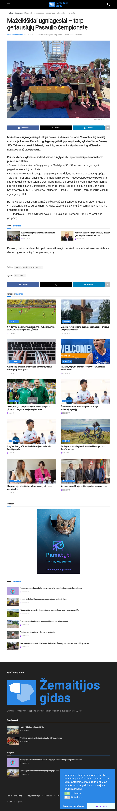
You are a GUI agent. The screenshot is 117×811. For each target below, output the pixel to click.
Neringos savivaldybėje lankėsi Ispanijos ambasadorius (84, 486)
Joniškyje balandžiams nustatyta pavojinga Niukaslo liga (43, 599)
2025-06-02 (25, 741)
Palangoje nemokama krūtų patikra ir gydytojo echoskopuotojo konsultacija (51, 588)
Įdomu (66, 441)
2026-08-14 (12, 493)
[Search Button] (108, 4)
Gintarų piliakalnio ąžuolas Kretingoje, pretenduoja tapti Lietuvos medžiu (49, 610)
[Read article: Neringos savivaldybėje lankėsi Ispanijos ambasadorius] (85, 471)
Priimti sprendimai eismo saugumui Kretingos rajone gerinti (44, 621)
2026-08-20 (25, 647)
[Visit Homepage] (58, 4)
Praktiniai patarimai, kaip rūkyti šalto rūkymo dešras (41, 738)
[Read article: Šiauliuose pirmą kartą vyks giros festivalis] (13, 635)
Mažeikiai (42, 35)
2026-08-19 (12, 333)
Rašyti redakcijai (33, 796)
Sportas (58, 35)
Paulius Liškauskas (15, 35)
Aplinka (66, 321)
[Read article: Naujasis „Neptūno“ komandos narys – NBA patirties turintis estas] (85, 351)
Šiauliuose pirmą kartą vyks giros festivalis (37, 632)
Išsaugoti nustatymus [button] (73, 806)
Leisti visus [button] (101, 806)
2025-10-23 (32, 35)
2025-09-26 (25, 730)
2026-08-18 (12, 413)
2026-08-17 (66, 413)
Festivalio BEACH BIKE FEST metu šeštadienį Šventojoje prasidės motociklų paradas (54, 643)
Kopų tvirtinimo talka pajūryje (32, 727)
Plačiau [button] (78, 789)
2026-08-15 (66, 453)
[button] (67, 793)
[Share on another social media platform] (107, 127)
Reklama (48, 796)
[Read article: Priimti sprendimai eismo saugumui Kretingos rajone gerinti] (13, 624)
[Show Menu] (8, 4)
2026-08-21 (27, 239)
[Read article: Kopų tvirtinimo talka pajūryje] (13, 730)
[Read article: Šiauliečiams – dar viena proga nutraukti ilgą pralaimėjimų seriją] (85, 391)
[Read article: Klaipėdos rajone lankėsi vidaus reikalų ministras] (13, 236)
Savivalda (19, 276)
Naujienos (19, 13)
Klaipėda (67, 361)
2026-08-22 (25, 592)
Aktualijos (14, 361)
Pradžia (10, 13)
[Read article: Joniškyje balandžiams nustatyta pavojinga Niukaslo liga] (13, 602)
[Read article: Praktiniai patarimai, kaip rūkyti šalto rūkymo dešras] (13, 741)
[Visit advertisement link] (58, 541)
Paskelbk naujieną (14, 796)
